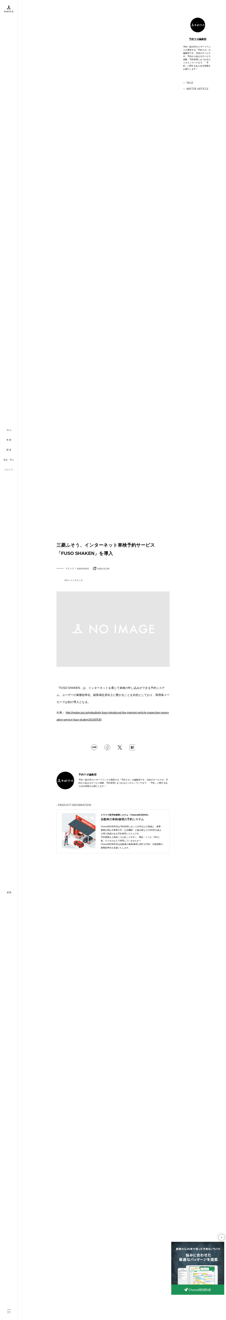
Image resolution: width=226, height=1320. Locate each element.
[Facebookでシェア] (107, 747)
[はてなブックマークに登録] (132, 747)
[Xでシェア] (120, 747)
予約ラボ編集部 (197, 39)
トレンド (8, 469)
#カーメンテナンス (74, 580)
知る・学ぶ (9, 459)
